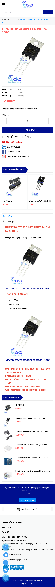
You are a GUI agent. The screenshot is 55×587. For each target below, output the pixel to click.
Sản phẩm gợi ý (11, 397)
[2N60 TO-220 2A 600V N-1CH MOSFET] (8, 422)
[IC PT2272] (8, 409)
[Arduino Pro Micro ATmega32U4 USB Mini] (8, 461)
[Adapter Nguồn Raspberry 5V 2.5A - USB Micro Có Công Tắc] (8, 435)
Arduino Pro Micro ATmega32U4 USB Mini (32, 458)
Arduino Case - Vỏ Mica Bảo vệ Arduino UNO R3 (32, 445)
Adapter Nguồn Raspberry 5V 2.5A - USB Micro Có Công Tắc (32, 431)
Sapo (33, 584)
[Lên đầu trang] (49, 579)
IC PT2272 (7, 201)
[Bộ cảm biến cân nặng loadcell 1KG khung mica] (8, 474)
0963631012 (15, 147)
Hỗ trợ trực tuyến (27, 500)
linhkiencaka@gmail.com (21, 156)
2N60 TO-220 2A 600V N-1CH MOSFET (40, 201)
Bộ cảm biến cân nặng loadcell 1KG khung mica (32, 471)
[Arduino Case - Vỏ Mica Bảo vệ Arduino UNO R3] (8, 448)
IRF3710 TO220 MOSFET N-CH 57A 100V (28, 288)
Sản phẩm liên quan (13, 169)
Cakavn (17, 152)
